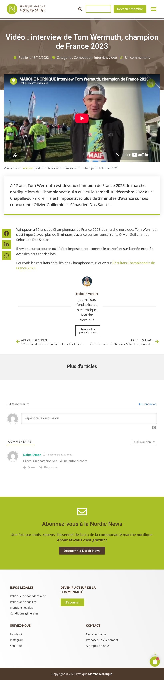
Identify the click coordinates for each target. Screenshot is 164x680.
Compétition (83, 57)
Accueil (28, 168)
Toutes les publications (87, 330)
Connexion (149, 404)
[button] (80, 9)
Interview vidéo (105, 57)
